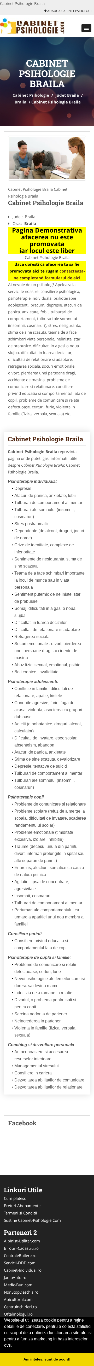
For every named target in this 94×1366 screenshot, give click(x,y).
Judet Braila (67, 95)
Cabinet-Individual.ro (23, 1270)
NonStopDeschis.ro (21, 1292)
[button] (86, 28)
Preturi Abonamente (22, 1205)
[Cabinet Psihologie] (34, 25)
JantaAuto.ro (15, 1277)
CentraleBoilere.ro (20, 1255)
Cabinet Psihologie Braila (45, 439)
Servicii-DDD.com (20, 1262)
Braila (20, 102)
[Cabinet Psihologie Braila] (47, 158)
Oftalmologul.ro (18, 1314)
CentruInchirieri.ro (20, 1306)
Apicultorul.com (18, 1299)
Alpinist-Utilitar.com (22, 1240)
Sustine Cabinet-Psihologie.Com (32, 1220)
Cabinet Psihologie (31, 95)
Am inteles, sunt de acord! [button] (47, 1359)
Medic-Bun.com (18, 1284)
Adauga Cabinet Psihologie (69, 11)
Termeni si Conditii (20, 1213)
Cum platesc (15, 1198)
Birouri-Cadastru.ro (21, 1248)
